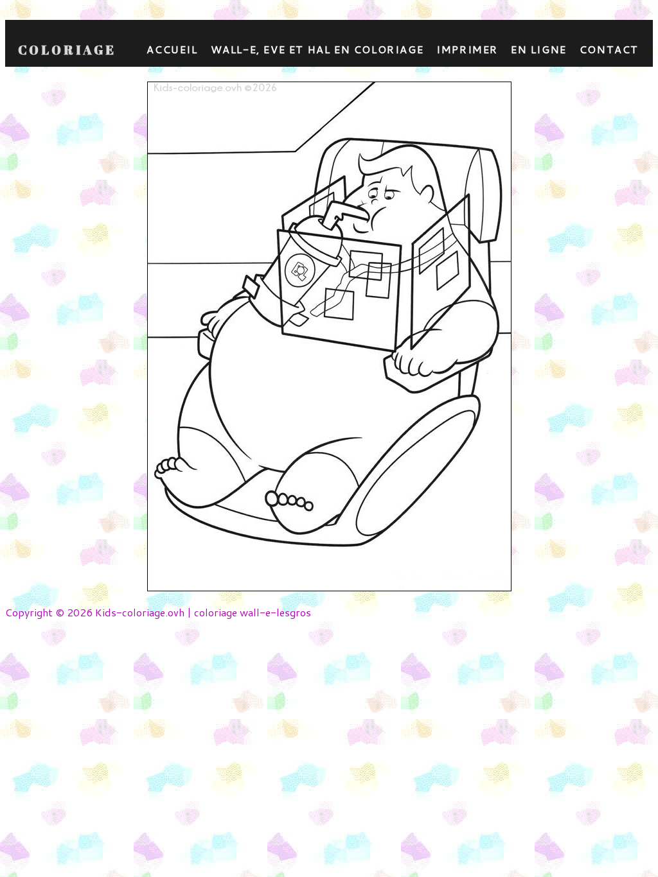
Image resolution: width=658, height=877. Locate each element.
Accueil (172, 49)
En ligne (539, 49)
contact (609, 49)
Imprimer (467, 49)
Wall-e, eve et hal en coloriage (317, 49)
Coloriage (67, 50)
